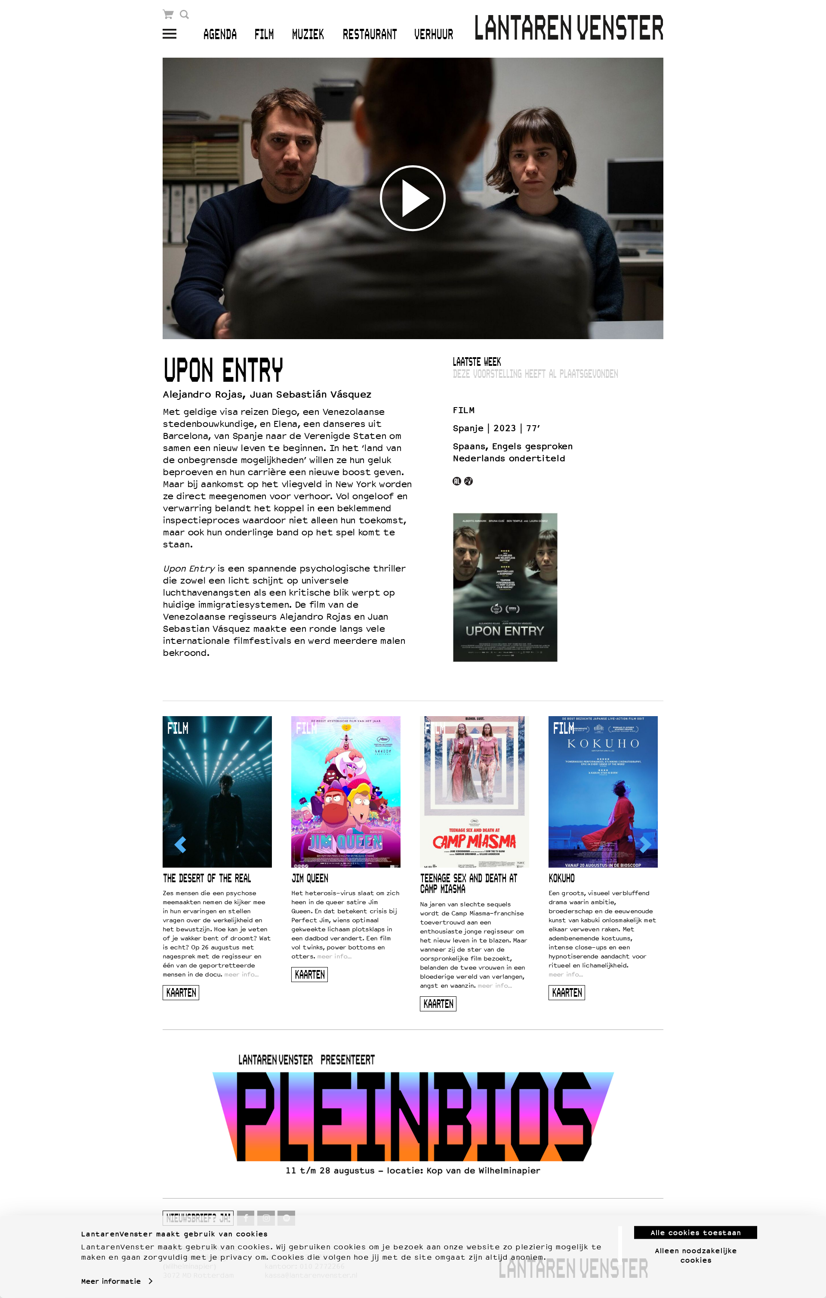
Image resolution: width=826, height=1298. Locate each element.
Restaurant (369, 35)
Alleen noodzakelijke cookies (696, 1254)
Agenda (220, 35)
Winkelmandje (168, 14)
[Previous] (181, 845)
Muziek (308, 35)
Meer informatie (111, 1281)
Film (264, 35)
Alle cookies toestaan (695, 1232)
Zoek (184, 14)
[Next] (645, 845)
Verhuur (433, 35)
